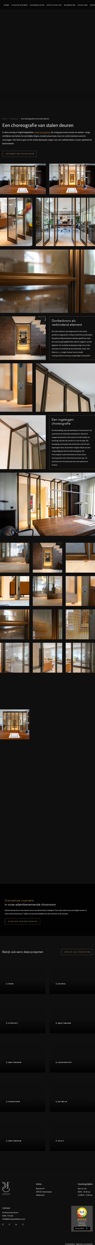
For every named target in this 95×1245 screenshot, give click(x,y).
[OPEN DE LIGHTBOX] (14, 558)
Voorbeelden (37, 5)
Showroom (69, 5)
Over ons (83, 5)
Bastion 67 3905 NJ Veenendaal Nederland (44, 1191)
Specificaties (54, 5)
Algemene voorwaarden (84, 1244)
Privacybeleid (70, 1244)
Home (6, 5)
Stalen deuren (20, 5)
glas (59, 352)
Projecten (14, 118)
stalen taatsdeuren (42, 132)
